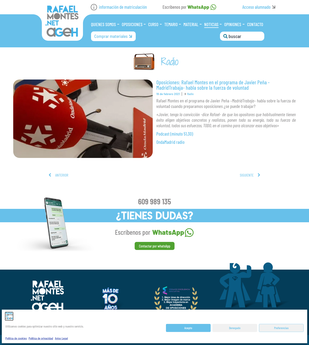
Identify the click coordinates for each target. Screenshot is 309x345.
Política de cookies (16, 338)
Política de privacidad (41, 338)
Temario (171, 24)
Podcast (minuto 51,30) (174, 133)
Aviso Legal (61, 338)
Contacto (255, 24)
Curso (153, 24)
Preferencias (281, 328)
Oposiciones (132, 24)
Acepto (188, 328)
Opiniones (232, 24)
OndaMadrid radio (170, 142)
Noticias (211, 24)
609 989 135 (154, 201)
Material (190, 24)
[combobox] (242, 36)
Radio (190, 94)
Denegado (235, 328)
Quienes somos (103, 24)
